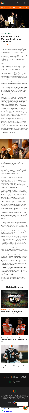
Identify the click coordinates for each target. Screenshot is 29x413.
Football (3, 7)
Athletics (3, 309)
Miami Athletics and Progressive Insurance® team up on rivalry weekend (14, 312)
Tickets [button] (9, 7)
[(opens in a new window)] (6, 377)
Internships (12, 396)
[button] (27, 2)
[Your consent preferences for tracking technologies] (2, 410)
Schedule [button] (21, 7)
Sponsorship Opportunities (9, 398)
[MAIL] (9, 33)
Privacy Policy (13, 397)
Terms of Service (21, 397)
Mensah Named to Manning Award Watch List (12, 366)
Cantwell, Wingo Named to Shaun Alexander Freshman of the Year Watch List (14, 339)
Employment (4, 396)
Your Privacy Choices (11, 408)
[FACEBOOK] (6, 33)
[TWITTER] (5, 33)
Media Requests (19, 396)
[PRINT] (10, 33)
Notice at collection (7, 411)
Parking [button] (15, 7)
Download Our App (21, 398)
